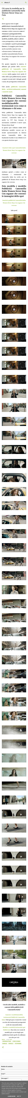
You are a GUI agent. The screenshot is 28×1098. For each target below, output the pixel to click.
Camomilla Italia (6, 1041)
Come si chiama (16, 1041)
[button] (3, 19)
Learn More (11, 1096)
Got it (19, 1096)
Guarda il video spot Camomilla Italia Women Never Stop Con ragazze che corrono (14, 150)
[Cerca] (26, 2)
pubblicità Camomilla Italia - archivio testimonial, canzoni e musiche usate (14, 89)
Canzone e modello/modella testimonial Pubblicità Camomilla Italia (13, 1017)
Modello (11, 1043)
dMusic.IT (7, 2)
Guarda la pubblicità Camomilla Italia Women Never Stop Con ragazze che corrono (14, 203)
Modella (4, 1043)
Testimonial (18, 1043)
